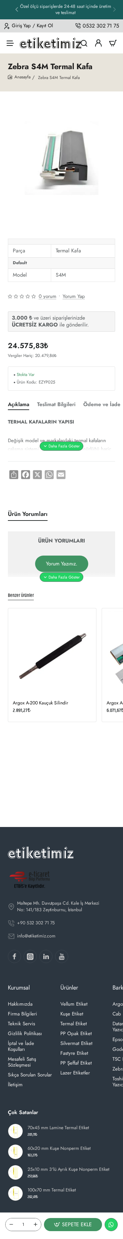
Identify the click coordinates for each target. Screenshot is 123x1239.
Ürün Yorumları (28, 514)
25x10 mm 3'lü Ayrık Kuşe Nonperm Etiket (68, 1169)
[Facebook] (14, 956)
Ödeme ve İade (101, 404)
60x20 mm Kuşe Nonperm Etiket (59, 1148)
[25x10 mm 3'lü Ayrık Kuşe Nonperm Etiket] (15, 1172)
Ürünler (69, 987)
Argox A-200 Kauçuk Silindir (40, 703)
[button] (114, 9)
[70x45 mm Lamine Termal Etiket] (15, 1131)
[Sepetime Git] (113, 42)
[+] (35, 1224)
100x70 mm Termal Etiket (52, 1190)
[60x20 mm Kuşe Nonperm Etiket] (15, 1151)
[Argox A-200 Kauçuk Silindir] (52, 652)
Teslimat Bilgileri (56, 404)
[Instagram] (30, 956)
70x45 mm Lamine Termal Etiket (58, 1128)
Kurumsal (19, 987)
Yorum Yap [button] (74, 296)
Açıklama (18, 404)
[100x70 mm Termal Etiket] (15, 1193)
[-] (11, 1224)
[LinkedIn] (45, 956)
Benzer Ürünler (21, 595)
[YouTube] (61, 956)
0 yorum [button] (47, 296)
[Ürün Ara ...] (84, 42)
